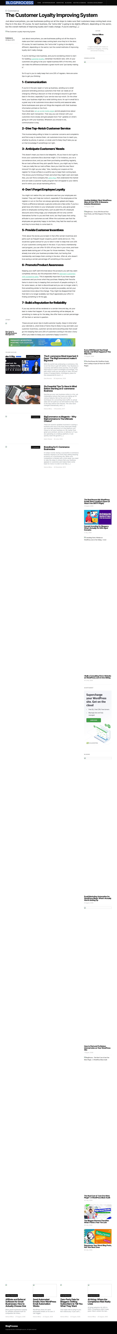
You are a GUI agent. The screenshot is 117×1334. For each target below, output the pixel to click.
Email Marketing (38, 1295)
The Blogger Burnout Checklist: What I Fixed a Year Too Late (96, 1222)
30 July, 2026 (88, 1200)
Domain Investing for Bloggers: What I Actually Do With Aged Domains (96, 528)
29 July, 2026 (88, 1225)
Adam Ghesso (48, 439)
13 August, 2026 (89, 356)
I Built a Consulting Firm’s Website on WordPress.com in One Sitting (97, 677)
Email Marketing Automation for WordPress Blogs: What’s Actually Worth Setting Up (97, 898)
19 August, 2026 (89, 206)
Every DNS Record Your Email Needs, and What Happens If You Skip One (97, 352)
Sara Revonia (48, 378)
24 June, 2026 (88, 680)
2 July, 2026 (87, 532)
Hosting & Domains (79, 2)
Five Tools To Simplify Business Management (11, 333)
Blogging (68, 2)
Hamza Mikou (48, 408)
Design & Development (95, 2)
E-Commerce (12, 10)
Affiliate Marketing (11, 1295)
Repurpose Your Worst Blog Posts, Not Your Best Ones (98, 1246)
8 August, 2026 (88, 903)
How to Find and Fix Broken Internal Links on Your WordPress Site (97, 1048)
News (37, 356)
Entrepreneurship (49, 2)
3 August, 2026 (88, 506)
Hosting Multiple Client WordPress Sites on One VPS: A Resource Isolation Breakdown (97, 202)
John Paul (52, 178)
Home (39, 2)
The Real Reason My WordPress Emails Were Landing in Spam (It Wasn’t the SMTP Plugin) (97, 501)
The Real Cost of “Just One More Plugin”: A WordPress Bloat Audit (97, 1197)
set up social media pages (44, 111)
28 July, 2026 (88, 1250)
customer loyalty (37, 59)
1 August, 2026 (88, 1052)
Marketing (60, 2)
